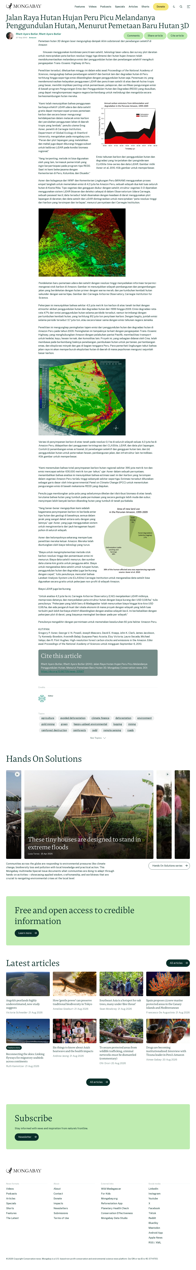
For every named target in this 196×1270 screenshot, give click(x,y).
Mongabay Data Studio (114, 1218)
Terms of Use (61, 1218)
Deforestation (123, 718)
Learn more (25, 933)
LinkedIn (153, 1188)
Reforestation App (112, 1203)
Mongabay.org (109, 1198)
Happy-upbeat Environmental (90, 724)
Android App (156, 1232)
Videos (93, 6)
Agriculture (47, 718)
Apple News (155, 1237)
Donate (161, 6)
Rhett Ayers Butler (27, 34)
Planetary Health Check (115, 1208)
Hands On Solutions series (167, 865)
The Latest (12, 1218)
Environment (144, 718)
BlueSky (153, 1223)
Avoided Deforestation (72, 718)
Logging (117, 724)
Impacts (58, 1203)
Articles (133, 6)
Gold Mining (48, 724)
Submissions (61, 1213)
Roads (130, 730)
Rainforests (79, 730)
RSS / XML (155, 1242)
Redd (94, 730)
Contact (58, 1193)
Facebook (154, 1208)
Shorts (145, 6)
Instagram (154, 1193)
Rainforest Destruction (54, 730)
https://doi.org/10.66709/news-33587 (62, 671)
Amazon (32, 38)
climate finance (100, 718)
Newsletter (24, 1137)
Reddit (152, 1218)
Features (80, 6)
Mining (132, 724)
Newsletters (61, 1208)
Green (64, 724)
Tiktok (152, 1213)
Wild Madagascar (111, 1188)
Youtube (153, 1198)
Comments (133, 35)
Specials (120, 6)
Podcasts (105, 6)
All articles (176, 963)
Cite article (177, 35)
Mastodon (154, 1227)
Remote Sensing (112, 730)
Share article (155, 35)
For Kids (106, 1193)
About (57, 1188)
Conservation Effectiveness (117, 1213)
